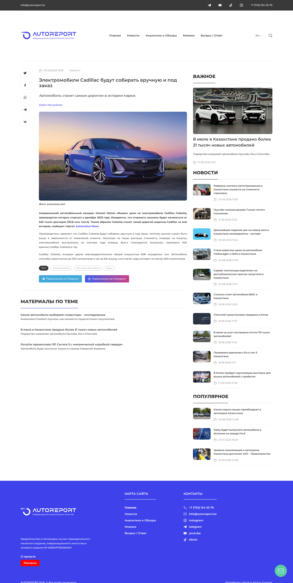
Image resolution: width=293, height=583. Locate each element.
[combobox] (258, 36)
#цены (109, 268)
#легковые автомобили (87, 268)
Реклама (30, 563)
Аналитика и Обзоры (161, 35)
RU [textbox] (257, 35)
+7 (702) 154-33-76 (261, 5)
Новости (133, 35)
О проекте (28, 556)
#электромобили (61, 268)
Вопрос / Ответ (211, 35)
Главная (115, 35)
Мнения (189, 35)
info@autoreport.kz (33, 5)
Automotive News (87, 226)
